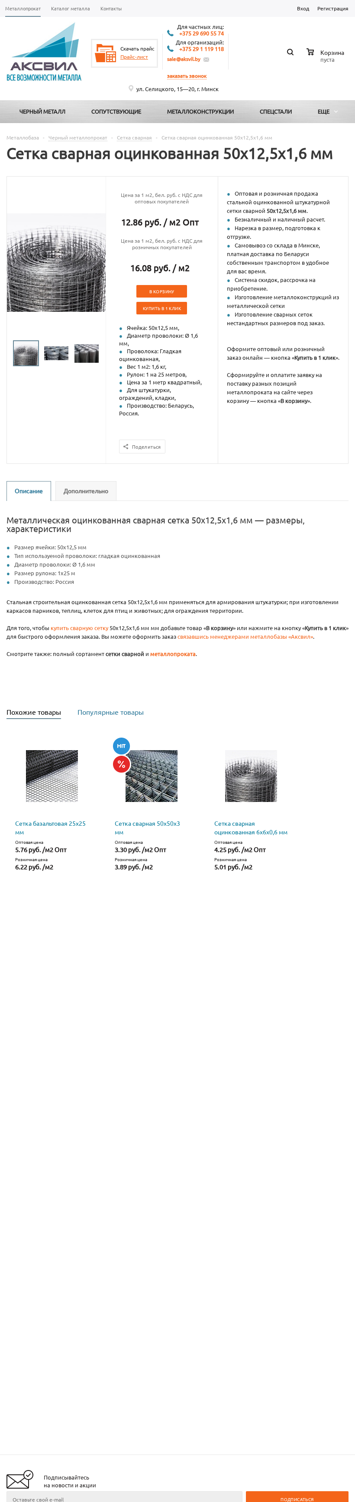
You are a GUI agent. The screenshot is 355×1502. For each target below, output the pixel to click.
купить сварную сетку (79, 627)
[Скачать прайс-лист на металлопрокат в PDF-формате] (105, 53)
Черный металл (42, 111)
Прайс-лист (134, 56)
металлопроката (173, 653)
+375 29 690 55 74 (201, 33)
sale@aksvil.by (183, 59)
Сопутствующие (116, 111)
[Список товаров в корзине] (326, 58)
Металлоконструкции (200, 111)
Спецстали (276, 111)
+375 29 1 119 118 (201, 48)
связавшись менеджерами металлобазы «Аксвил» (245, 636)
